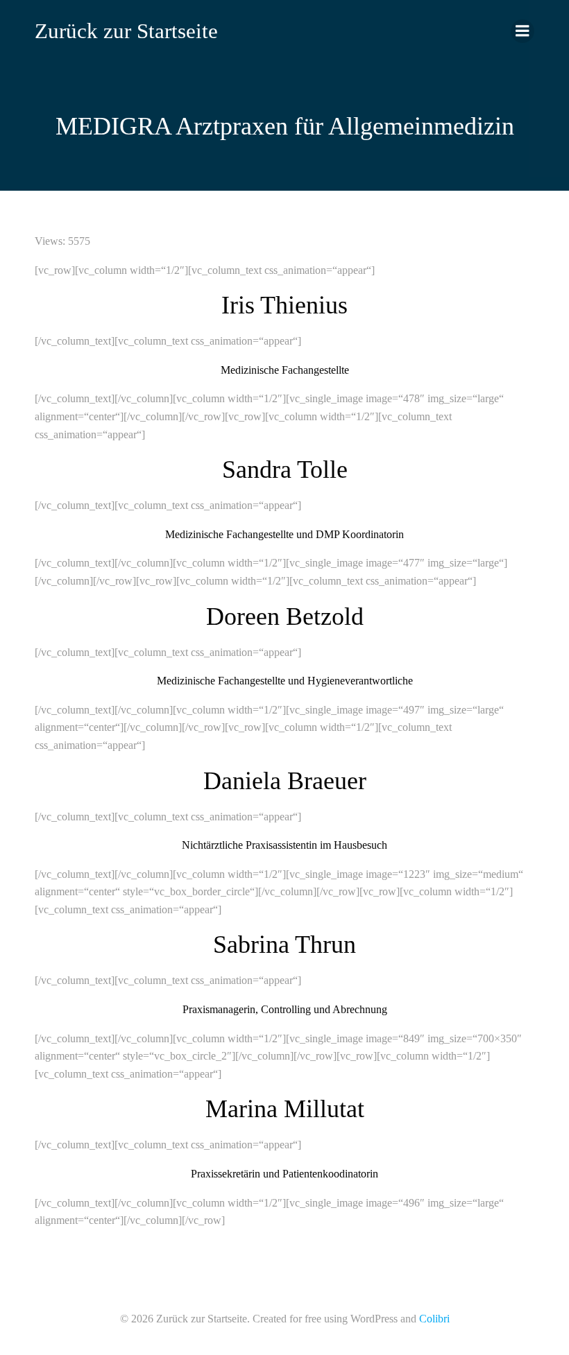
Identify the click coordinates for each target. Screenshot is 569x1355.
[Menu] (522, 31)
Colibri (434, 1318)
